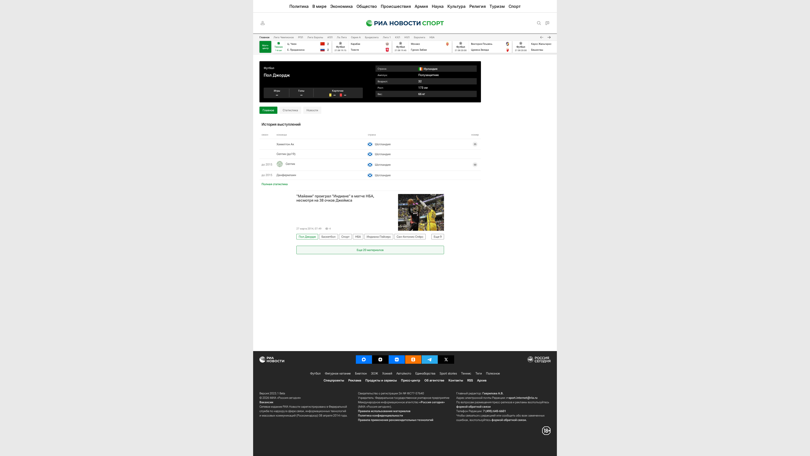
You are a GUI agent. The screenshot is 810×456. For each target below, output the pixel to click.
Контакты (455, 380)
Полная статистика (275, 184)
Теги (478, 373)
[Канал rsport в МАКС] (364, 359)
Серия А (356, 37)
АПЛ (330, 37)
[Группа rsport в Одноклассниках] (413, 359)
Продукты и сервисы (381, 380)
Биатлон (361, 373)
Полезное (493, 373)
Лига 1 (387, 37)
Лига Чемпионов (284, 37)
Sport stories (448, 373)
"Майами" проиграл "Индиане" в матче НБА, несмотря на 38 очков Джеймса (335, 198)
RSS (470, 380)
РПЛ (300, 37)
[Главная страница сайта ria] (390, 23)
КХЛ (397, 37)
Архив (481, 380)
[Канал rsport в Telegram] (430, 359)
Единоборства (425, 373)
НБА (432, 37)
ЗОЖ (374, 373)
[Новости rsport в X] (446, 359)
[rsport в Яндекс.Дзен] (380, 359)
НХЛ (407, 37)
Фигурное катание (338, 373)
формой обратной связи (473, 406)
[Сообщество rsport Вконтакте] (397, 359)
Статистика (290, 110)
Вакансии (266, 402)
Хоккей (387, 373)
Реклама (354, 380)
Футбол (269, 68)
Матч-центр (265, 47)
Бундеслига (372, 37)
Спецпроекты (334, 380)
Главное (264, 37)
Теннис (466, 373)
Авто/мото (403, 373)
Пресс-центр (410, 380)
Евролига (419, 37)
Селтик (290, 164)
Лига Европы (315, 37)
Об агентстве (434, 380)
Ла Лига (342, 37)
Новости (312, 110)
